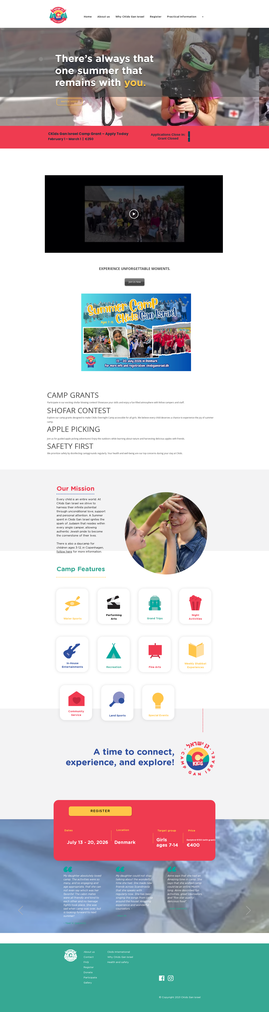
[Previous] (20, 910)
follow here (64, 551)
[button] (134, 282)
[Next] (248, 910)
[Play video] (134, 214)
